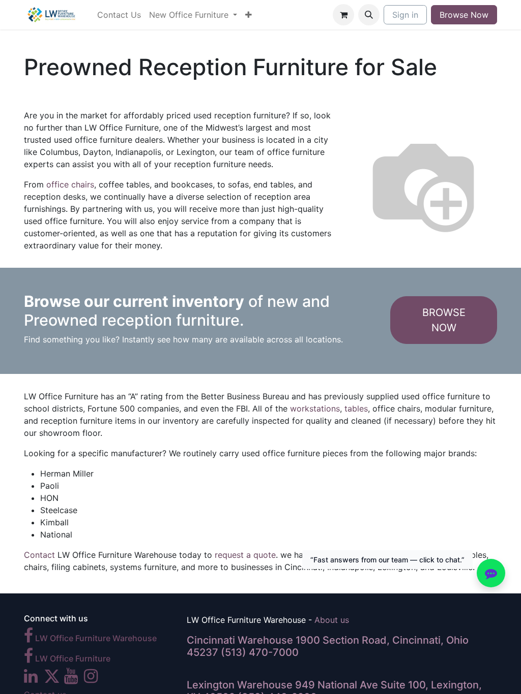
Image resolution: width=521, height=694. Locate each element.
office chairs (70, 184)
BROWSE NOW (444, 320)
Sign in (405, 15)
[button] (369, 14)
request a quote (245, 555)
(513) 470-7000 (260, 652)
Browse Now (464, 15)
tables (356, 408)
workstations (315, 408)
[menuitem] (119, 15)
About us (331, 620)
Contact (39, 555)
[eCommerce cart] (343, 14)
